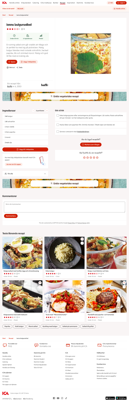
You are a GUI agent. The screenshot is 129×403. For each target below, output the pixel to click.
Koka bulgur (50, 271)
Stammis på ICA (39, 353)
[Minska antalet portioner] (33, 110)
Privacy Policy (71, 223)
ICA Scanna (5, 379)
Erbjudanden (26, 3)
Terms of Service (82, 223)
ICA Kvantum (69, 367)
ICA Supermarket (70, 365)
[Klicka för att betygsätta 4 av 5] (94, 157)
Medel (41, 38)
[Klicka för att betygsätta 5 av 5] (97, 157)
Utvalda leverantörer (71, 373)
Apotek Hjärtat (7, 365)
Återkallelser (101, 370)
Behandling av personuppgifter (106, 376)
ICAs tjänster (7, 373)
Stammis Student (39, 359)
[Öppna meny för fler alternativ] (40, 243)
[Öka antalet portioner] (47, 110)
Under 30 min (14, 38)
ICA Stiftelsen (101, 356)
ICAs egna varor (70, 356)
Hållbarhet (101, 353)
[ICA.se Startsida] (4, 3)
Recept (62, 3)
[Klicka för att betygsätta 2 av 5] (87, 157)
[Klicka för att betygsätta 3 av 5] (90, 157)
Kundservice (89, 3)
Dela (20, 67)
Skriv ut (12, 67)
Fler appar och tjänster (9, 384)
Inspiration (71, 3)
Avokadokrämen (83, 132)
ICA (66, 353)
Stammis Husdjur (39, 362)
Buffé (9, 86)
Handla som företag (8, 367)
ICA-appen (5, 376)
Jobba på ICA (69, 379)
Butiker (55, 3)
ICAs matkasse (46, 3)
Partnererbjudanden (40, 365)
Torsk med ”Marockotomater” (56, 315)
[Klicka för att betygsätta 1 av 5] (84, 157)
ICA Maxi (68, 370)
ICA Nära (68, 362)
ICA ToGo (5, 382)
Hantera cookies (102, 378)
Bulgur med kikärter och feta (98, 271)
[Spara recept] (40, 239)
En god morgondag (103, 359)
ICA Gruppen (69, 359)
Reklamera (100, 367)
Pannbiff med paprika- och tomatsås (101, 315)
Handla (5, 353)
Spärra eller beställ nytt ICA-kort (107, 373)
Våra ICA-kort (38, 367)
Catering (36, 3)
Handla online (14, 3)
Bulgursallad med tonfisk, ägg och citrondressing (21, 271)
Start (4, 15)
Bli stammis (37, 356)
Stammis (80, 3)
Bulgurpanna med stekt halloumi (15, 315)
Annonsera (68, 376)
